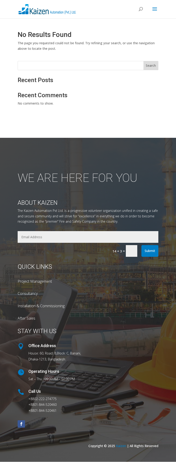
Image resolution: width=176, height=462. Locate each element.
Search (151, 65)
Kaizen (121, 446)
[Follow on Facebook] (21, 424)
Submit (150, 251)
